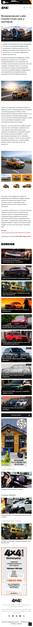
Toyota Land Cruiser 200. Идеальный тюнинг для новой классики (16, 516)
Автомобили (27, 315)
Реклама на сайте (25, 622)
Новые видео (10, 495)
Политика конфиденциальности (10, 622)
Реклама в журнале (16, 623)
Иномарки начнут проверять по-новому (12, 489)
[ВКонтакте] (2, 244)
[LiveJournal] (13, 244)
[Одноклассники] (4, 244)
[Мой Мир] (7, 244)
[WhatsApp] (11, 244)
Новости (6, 35)
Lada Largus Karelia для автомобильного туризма (15, 232)
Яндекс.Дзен (27, 236)
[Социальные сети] (24, 7)
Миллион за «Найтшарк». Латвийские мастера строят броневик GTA (16, 541)
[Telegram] (9, 244)
